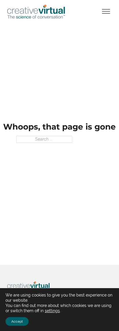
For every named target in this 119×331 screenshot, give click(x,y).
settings (52, 310)
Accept (17, 321)
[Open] (106, 11)
